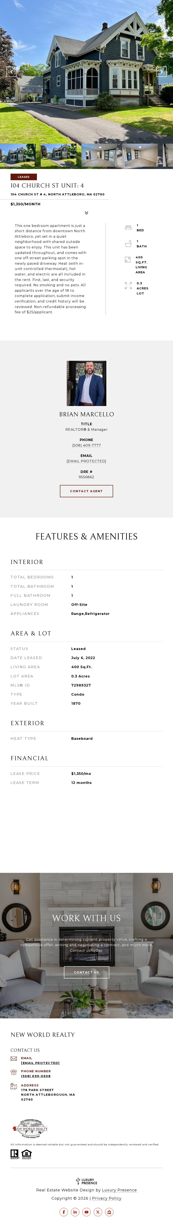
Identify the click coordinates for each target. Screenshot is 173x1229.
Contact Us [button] (86, 972)
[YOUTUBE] (86, 1212)
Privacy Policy (107, 1198)
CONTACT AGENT (86, 491)
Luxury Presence (119, 1190)
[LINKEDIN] (75, 1212)
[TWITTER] (98, 1212)
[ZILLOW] (109, 1212)
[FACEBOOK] (63, 1212)
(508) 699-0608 (36, 1076)
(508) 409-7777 (86, 445)
